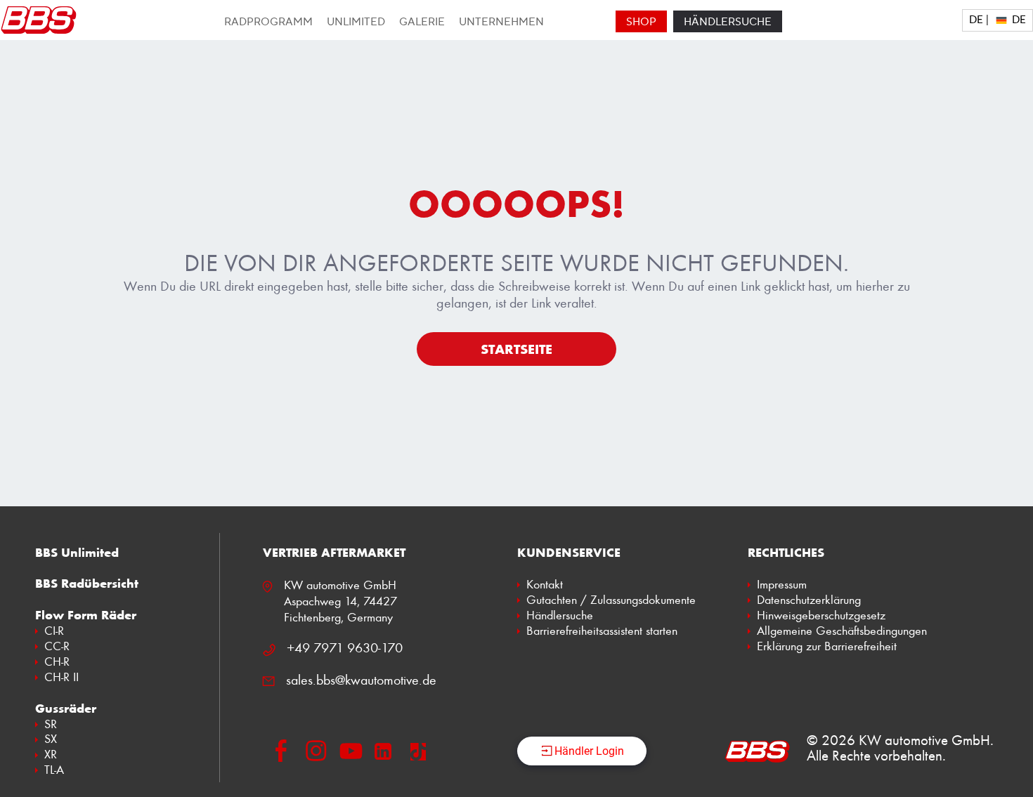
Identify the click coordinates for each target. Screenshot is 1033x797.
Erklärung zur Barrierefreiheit (827, 646)
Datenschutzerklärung (809, 599)
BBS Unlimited (77, 552)
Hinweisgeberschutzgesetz (821, 615)
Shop (641, 22)
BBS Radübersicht (86, 583)
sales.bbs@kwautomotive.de (361, 679)
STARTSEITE (516, 349)
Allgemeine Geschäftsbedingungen (842, 630)
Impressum (782, 584)
